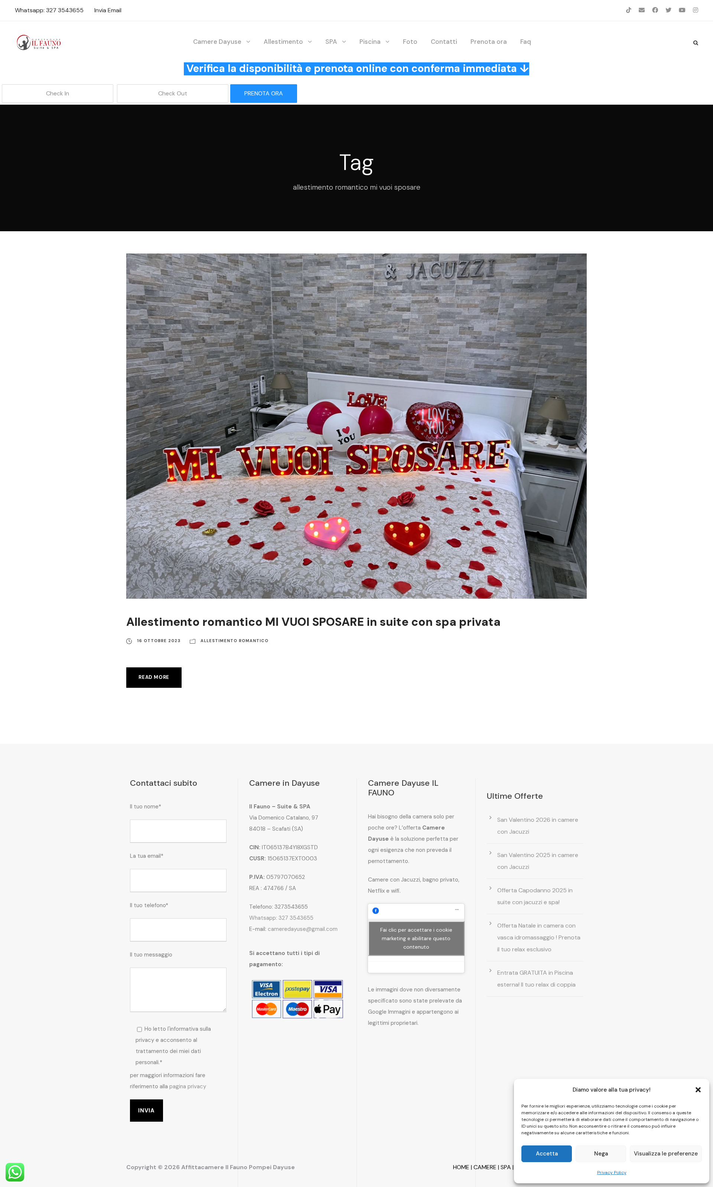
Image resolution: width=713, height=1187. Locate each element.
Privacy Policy (611, 1172)
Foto (410, 41)
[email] (642, 10)
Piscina (370, 41)
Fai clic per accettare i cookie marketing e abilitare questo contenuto (416, 938)
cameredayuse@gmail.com (303, 929)
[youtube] (682, 10)
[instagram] (695, 10)
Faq (525, 41)
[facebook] (655, 10)
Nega (601, 1153)
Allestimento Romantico (234, 640)
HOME (461, 1167)
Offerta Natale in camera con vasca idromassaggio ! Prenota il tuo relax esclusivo (538, 937)
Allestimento (283, 41)
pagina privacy (187, 1086)
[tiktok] (628, 10)
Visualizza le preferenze (666, 1153)
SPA (331, 41)
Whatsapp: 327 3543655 (49, 10)
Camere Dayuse (217, 41)
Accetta (547, 1153)
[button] (698, 1089)
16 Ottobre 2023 (158, 640)
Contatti (444, 41)
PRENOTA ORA (263, 93)
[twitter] (668, 10)
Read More (154, 677)
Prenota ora (489, 41)
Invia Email (107, 10)
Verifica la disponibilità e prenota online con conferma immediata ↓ (357, 68)
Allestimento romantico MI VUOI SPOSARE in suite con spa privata (313, 622)
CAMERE (485, 1167)
